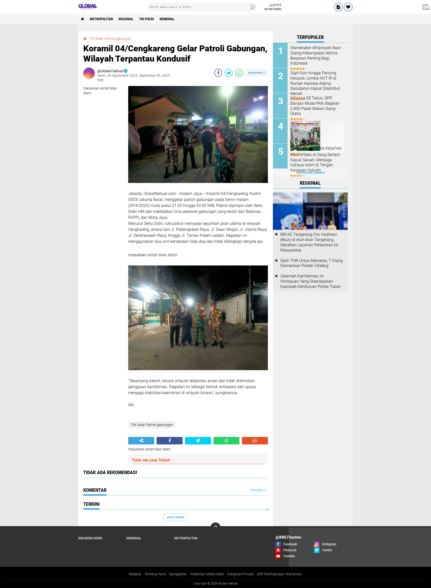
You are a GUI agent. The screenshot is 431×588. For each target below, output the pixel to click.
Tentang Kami (155, 574)
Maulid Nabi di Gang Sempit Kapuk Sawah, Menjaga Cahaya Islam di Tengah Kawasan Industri (315, 162)
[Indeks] (338, 7)
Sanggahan (178, 574)
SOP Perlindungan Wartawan (279, 574)
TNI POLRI (146, 19)
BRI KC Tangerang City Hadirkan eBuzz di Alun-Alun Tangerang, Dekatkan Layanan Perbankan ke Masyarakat (309, 242)
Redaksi (135, 574)
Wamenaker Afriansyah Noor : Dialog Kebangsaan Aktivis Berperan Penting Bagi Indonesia (316, 55)
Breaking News (90, 538)
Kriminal (167, 19)
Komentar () (256, 73)
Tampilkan (257, 490)
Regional (126, 19)
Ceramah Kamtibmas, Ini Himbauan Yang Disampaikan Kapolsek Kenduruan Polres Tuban (310, 281)
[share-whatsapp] (239, 73)
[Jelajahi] (425, 6)
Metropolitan (101, 19)
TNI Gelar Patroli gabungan (110, 39)
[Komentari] (255, 440)
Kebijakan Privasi (240, 574)
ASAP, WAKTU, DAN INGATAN (315, 148)
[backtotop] (215, 527)
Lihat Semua (175, 517)
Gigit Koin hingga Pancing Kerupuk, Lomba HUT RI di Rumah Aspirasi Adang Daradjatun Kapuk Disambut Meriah (315, 83)
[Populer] (348, 7)
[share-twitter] (229, 73)
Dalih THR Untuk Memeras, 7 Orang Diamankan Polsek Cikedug (311, 263)
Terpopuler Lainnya (310, 172)
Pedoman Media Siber (207, 574)
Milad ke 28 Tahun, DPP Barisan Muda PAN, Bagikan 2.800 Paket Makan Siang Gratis (315, 106)
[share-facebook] (218, 73)
